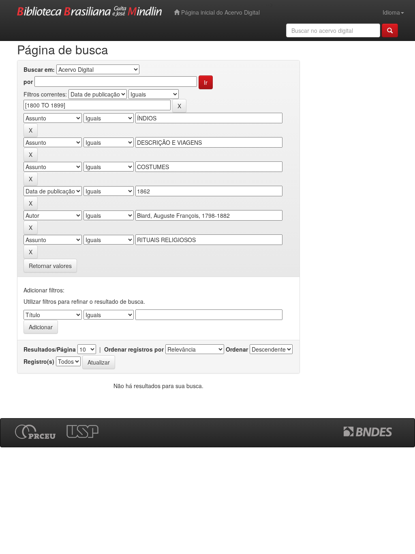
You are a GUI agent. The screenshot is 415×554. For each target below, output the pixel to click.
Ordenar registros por (134, 349)
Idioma (391, 12)
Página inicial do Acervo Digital (220, 12)
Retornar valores (50, 266)
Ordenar (237, 349)
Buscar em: (39, 69)
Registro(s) (39, 361)
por (28, 81)
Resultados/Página (50, 349)
